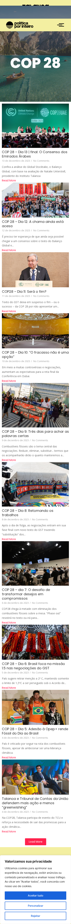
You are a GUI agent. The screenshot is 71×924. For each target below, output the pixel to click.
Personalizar (35, 905)
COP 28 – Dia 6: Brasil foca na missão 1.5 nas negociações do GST (33, 666)
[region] (35, 889)
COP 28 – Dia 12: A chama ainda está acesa (33, 223)
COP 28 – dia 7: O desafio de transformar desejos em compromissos (26, 594)
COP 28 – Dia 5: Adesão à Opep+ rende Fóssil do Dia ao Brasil (35, 731)
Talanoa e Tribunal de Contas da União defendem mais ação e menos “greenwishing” (35, 802)
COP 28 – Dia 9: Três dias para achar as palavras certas (35, 433)
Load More (35, 842)
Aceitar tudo (35, 895)
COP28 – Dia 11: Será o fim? (24, 291)
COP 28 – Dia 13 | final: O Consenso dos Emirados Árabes (34, 154)
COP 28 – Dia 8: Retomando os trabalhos (27, 512)
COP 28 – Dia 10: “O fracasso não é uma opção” (35, 354)
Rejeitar (35, 915)
